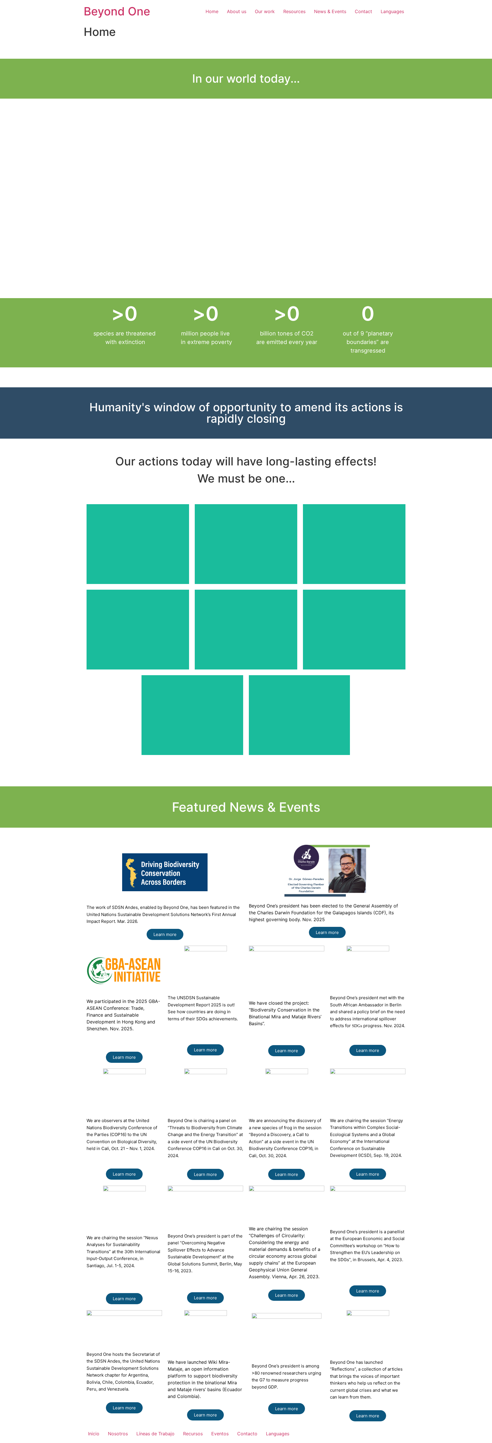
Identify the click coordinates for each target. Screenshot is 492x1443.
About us (236, 11)
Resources (294, 11)
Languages (392, 11)
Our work (265, 11)
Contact (363, 11)
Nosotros (118, 1433)
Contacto (247, 1433)
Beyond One (117, 11)
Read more (138, 561)
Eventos (220, 1433)
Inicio (93, 1433)
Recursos (193, 1433)
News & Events (330, 11)
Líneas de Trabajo (155, 1433)
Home (212, 11)
